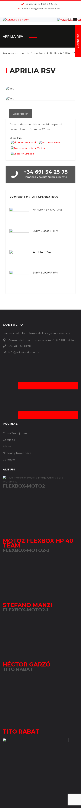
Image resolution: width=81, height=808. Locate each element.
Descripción (20, 113)
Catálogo (9, 439)
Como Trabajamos (15, 433)
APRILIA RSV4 (42, 252)
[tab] (20, 113)
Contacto (9, 459)
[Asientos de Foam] (16, 19)
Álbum (7, 446)
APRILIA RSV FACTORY (48, 209)
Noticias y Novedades (17, 453)
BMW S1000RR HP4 (45, 230)
